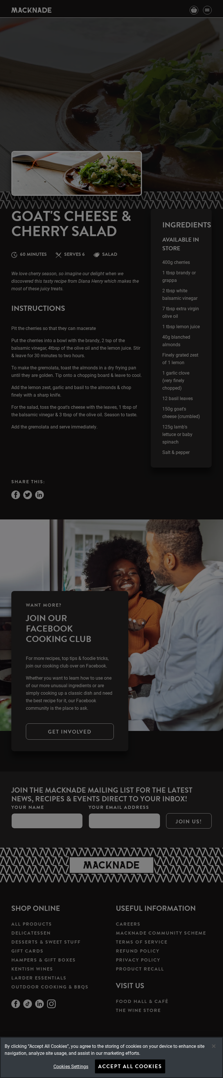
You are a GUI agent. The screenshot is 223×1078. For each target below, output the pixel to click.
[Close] (213, 1046)
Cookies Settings (71, 1066)
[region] (111, 1057)
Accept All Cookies (130, 1066)
